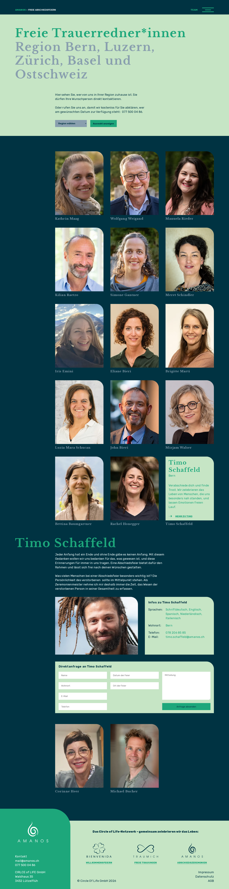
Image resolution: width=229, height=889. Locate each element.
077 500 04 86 (25, 865)
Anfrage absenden (186, 706)
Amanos (35, 9)
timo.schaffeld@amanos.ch (185, 637)
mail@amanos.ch (27, 861)
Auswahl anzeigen (103, 123)
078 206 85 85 (176, 632)
